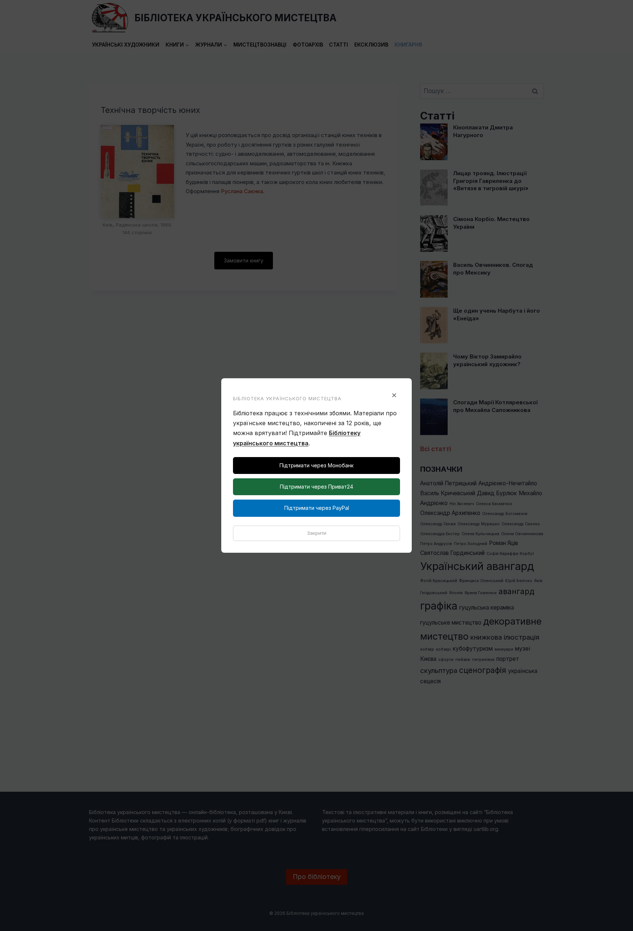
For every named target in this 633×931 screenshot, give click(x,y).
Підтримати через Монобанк (316, 465)
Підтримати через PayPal (316, 508)
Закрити (316, 533)
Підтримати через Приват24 (316, 486)
